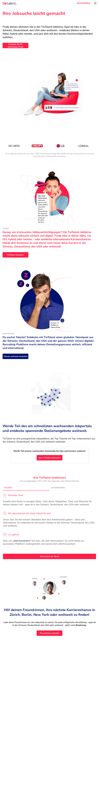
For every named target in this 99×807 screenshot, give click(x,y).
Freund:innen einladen (49, 633)
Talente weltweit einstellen (15, 356)
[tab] (26, 487)
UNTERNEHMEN (58, 487)
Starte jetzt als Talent (49, 556)
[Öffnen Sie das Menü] (95, 3)
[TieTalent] (10, 3)
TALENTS (8, 487)
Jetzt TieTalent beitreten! (49, 457)
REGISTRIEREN (83, 3)
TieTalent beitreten (15, 255)
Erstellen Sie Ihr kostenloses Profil (15, 45)
